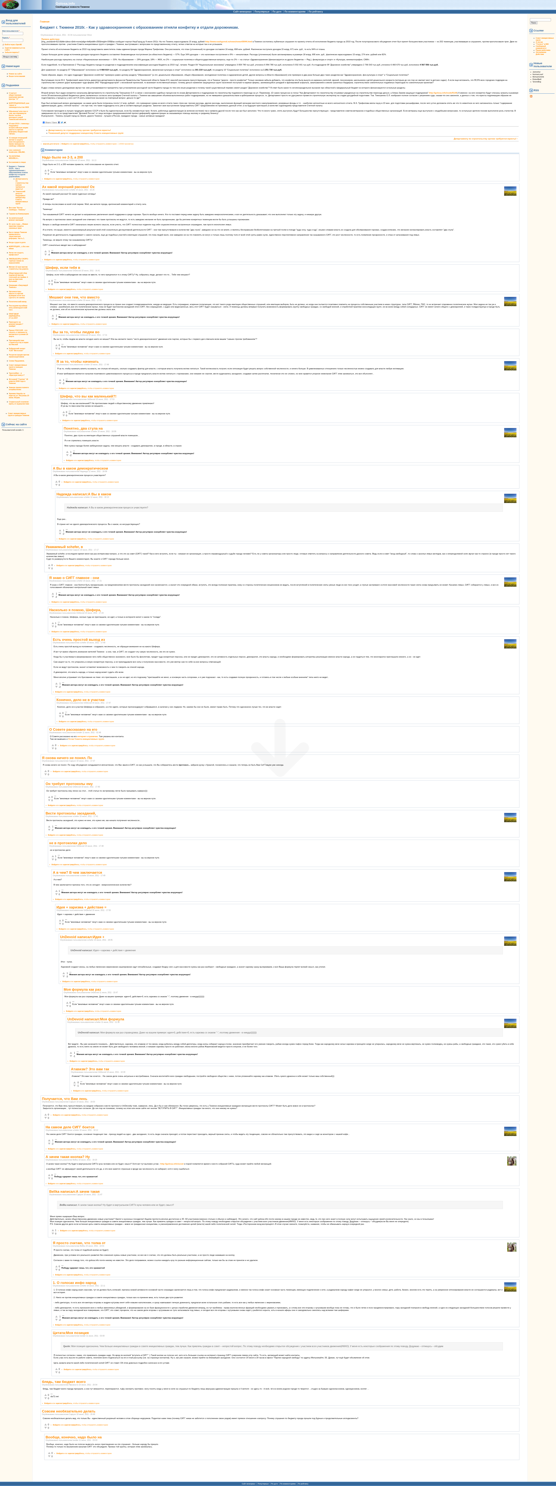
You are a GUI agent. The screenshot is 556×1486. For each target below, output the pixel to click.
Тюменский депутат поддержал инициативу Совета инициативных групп (21, 197)
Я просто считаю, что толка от (79, 1243)
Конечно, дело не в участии (80, 700)
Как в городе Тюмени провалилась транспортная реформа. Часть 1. (18, 235)
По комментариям (295, 11)
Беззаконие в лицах (17, 162)
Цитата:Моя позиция (71, 1333)
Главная (44, 21)
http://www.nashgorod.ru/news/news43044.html (228, 42)
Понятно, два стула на (83, 428)
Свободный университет (541, 47)
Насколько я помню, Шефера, (75, 610)
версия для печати (51, 144)
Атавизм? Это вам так (90, 1069)
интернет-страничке (87, 736)
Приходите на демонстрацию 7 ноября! (16, 324)
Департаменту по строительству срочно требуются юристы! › (486, 139)
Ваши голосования (17, 76)
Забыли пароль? (12, 52)
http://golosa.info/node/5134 (443, 93)
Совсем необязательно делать (68, 1411)
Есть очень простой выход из (79, 640)
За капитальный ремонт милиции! (16, 219)
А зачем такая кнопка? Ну (68, 1157)
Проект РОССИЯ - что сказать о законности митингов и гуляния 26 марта (18, 333)
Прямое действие (50, 39)
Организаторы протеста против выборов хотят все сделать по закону (17, 295)
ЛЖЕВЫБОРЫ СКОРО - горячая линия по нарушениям (19, 261)
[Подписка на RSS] (531, 97)
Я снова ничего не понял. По (67, 758)
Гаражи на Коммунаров (19, 214)
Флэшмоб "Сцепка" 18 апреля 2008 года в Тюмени (18, 381)
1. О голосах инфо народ (74, 1283)
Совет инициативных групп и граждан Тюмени (18, 367)
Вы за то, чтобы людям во (76, 332)
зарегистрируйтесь (81, 144)
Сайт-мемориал (242, 11)
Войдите (65, 144)
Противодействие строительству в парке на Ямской (19, 342)
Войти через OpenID (13, 45)
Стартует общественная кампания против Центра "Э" (16, 96)
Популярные (262, 11)
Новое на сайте (15, 74)
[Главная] (10, 8)
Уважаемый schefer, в (64, 547)
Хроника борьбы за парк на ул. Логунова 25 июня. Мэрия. (19, 396)
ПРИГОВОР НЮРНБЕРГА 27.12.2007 (14, 316)
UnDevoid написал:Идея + (82, 937)
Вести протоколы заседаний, (71, 813)
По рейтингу (316, 11)
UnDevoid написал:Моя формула (95, 1019)
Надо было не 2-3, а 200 (62, 157)
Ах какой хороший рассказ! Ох (68, 187)
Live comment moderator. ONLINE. (17, 151)
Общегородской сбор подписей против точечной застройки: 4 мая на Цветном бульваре (18, 277)
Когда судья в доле (17, 242)
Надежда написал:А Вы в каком (83, 494)
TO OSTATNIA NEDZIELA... (14, 157)
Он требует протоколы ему (69, 784)
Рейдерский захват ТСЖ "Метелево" (17, 350)
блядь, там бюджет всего (64, 1382)
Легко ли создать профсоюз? (16, 254)
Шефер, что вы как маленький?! (88, 396)
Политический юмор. (18, 302)
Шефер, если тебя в (63, 268)
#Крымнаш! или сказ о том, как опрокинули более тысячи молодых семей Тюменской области (18, 115)
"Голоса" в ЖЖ (542, 44)
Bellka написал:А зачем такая (74, 1191)
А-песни (539, 42)
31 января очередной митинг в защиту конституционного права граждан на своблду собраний (18, 142)
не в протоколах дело (68, 843)
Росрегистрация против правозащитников (19, 356)
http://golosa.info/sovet (172, 1164)
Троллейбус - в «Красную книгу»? (16, 374)
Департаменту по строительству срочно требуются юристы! (79, 130)
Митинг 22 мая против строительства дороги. (19, 268)
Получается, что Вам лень (64, 1099)
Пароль (6, 38)
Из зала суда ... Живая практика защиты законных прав (18, 226)
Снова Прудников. (16, 361)
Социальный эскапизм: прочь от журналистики (19, 403)
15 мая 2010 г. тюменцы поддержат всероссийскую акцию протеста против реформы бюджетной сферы (19, 129)
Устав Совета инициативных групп (86, 739)
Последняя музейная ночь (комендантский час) (18, 308)
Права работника (543, 50)
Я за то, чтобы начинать (77, 361)
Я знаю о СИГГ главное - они (74, 578)
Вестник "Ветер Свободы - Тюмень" (17, 209)
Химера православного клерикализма (19, 388)
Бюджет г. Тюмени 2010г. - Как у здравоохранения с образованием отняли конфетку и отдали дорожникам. (18, 171)
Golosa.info (65, 4)
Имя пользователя (11, 31)
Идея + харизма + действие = (81, 907)
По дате (276, 11)
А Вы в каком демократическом (80, 468)
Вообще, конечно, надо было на (74, 1437)
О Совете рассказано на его (73, 729)
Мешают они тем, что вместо (74, 297)
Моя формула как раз (82, 989)
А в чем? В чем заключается (77, 872)
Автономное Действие (541, 53)
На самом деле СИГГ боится (70, 1127)
